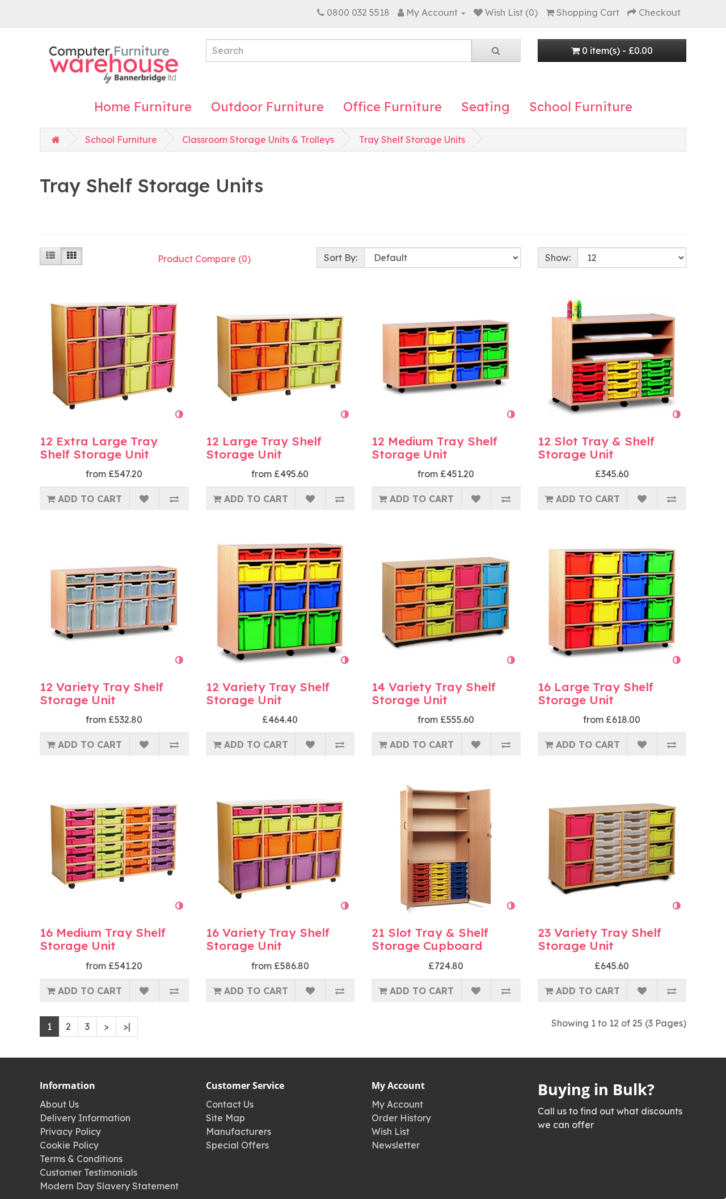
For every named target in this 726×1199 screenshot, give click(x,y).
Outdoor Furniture (267, 107)
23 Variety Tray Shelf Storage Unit (599, 939)
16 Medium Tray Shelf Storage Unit (103, 939)
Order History (401, 1118)
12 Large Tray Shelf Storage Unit (264, 447)
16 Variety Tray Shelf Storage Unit (268, 939)
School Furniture (580, 107)
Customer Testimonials (88, 1172)
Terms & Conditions (81, 1158)
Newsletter (396, 1145)
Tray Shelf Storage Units (412, 139)
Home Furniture (143, 107)
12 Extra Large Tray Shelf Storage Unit (99, 447)
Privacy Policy (70, 1131)
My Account (397, 1104)
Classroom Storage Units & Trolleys (258, 139)
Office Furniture (392, 107)
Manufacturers (238, 1131)
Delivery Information (85, 1118)
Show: (558, 257)
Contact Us (230, 1104)
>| (126, 1026)
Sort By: (340, 257)
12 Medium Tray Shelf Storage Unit (434, 447)
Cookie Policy (69, 1145)
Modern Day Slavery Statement (109, 1186)
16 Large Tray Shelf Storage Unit (595, 693)
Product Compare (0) (204, 258)
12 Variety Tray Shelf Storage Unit (101, 693)
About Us (59, 1104)
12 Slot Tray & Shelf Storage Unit (596, 447)
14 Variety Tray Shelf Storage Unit (434, 693)
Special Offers (237, 1145)
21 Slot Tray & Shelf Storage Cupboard (430, 939)
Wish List (391, 1131)
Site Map (225, 1118)
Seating (485, 107)
